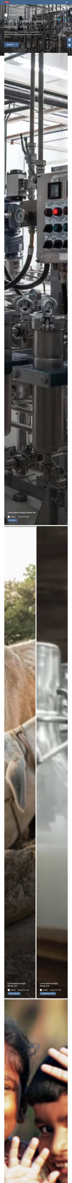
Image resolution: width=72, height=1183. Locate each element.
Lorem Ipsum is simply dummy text (26, 23)
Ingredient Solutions (47, 993)
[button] (67, 2)
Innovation (12, 520)
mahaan (13, 15)
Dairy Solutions (14, 993)
